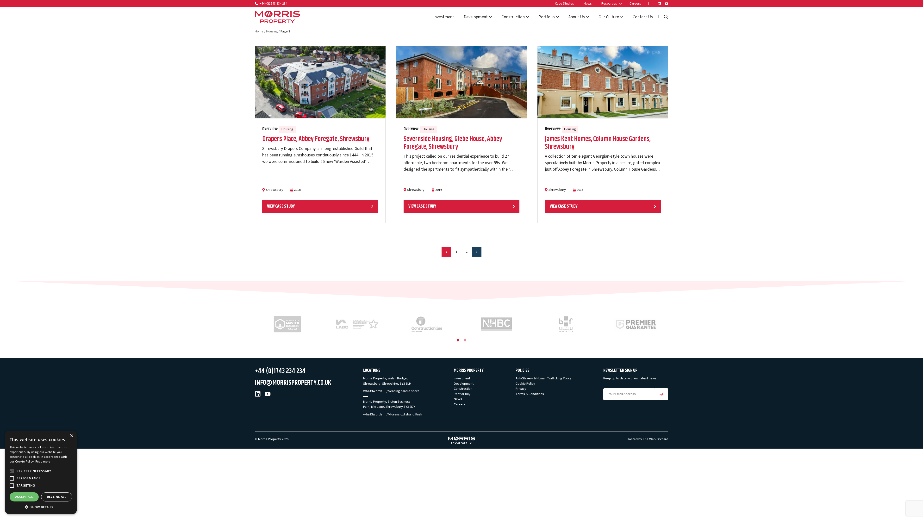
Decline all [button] (56, 497)
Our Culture (609, 17)
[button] (41, 507)
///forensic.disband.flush (404, 414)
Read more (43, 461)
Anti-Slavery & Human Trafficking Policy (544, 378)
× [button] (71, 436)
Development (476, 17)
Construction (513, 17)
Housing (272, 31)
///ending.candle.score (403, 391)
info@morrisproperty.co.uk (293, 382)
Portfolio (546, 17)
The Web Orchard (655, 439)
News (588, 3)
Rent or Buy (462, 393)
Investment (443, 17)
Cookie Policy (525, 383)
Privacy (521, 388)
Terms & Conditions (530, 393)
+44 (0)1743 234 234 (273, 3)
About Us (576, 17)
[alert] (41, 472)
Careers (635, 3)
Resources (609, 3)
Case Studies (564, 3)
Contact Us (643, 17)
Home (259, 31)
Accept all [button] (24, 497)
